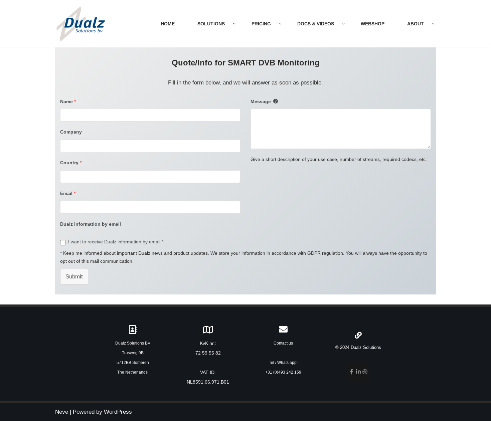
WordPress (118, 412)
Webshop (372, 23)
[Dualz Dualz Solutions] (80, 23)
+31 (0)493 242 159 (283, 372)
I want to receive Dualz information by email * (115, 241)
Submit (74, 276)
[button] (234, 24)
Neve (61, 412)
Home (168, 23)
